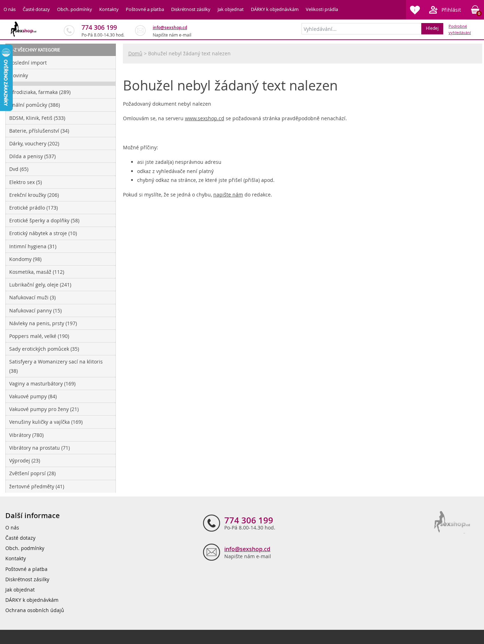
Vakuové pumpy (33, 396)
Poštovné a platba (145, 9)
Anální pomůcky (34, 104)
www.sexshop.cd (204, 118)
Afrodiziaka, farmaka (40, 92)
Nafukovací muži (32, 297)
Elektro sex (25, 182)
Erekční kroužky (34, 194)
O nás (10, 9)
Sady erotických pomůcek (44, 348)
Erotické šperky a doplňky (44, 220)
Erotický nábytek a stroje (43, 233)
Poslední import (28, 62)
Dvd (18, 169)
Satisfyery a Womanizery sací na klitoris (56, 366)
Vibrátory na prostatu (39, 447)
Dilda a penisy (32, 156)
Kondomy (25, 259)
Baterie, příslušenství (39, 130)
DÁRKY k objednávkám (275, 9)
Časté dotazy (36, 9)
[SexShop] (24, 29)
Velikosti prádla (322, 9)
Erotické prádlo (33, 207)
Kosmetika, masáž (36, 271)
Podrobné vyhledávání (460, 29)
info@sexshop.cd (170, 27)
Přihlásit (451, 9)
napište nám (228, 194)
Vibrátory (26, 435)
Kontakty (109, 9)
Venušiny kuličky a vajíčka (46, 421)
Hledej (432, 28)
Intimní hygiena (32, 246)
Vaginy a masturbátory (42, 383)
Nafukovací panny (35, 310)
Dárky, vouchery (34, 143)
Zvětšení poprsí (32, 473)
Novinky (18, 75)
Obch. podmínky (74, 9)
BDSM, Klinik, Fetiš (37, 118)
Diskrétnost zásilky (190, 9)
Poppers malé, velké (39, 336)
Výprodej (24, 460)
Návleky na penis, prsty (43, 323)
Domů (135, 53)
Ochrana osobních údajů (34, 610)
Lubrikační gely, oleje (40, 284)
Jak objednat (231, 9)
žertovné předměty (36, 486)
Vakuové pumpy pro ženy (44, 409)
